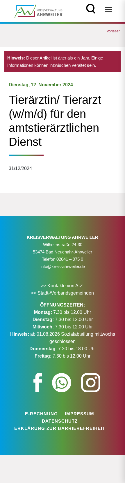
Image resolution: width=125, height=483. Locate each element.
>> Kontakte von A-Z (62, 285)
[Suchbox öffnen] (91, 8)
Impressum (79, 413)
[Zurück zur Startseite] (39, 10)
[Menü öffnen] (108, 9)
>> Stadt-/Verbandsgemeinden (62, 292)
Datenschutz (60, 421)
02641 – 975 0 (69, 259)
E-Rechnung (41, 413)
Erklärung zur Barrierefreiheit (59, 428)
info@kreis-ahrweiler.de (62, 266)
